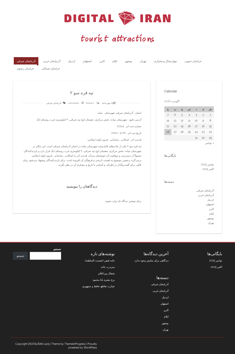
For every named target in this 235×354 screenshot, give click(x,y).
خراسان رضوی (25, 68)
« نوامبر (209, 142)
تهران (143, 61)
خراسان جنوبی (193, 61)
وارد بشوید (111, 201)
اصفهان (87, 61)
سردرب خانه (108, 266)
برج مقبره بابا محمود (104, 279)
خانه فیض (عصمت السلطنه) (100, 260)
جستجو (57, 249)
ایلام (114, 61)
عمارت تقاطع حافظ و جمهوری (98, 286)
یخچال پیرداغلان (106, 273)
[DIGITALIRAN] (117, 27)
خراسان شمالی (51, 68)
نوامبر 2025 (207, 164)
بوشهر (128, 61)
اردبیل (71, 61)
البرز (102, 61)
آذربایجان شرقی (26, 61)
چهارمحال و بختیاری (165, 61)
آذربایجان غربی (51, 61)
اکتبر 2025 (208, 169)
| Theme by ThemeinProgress (68, 343)
